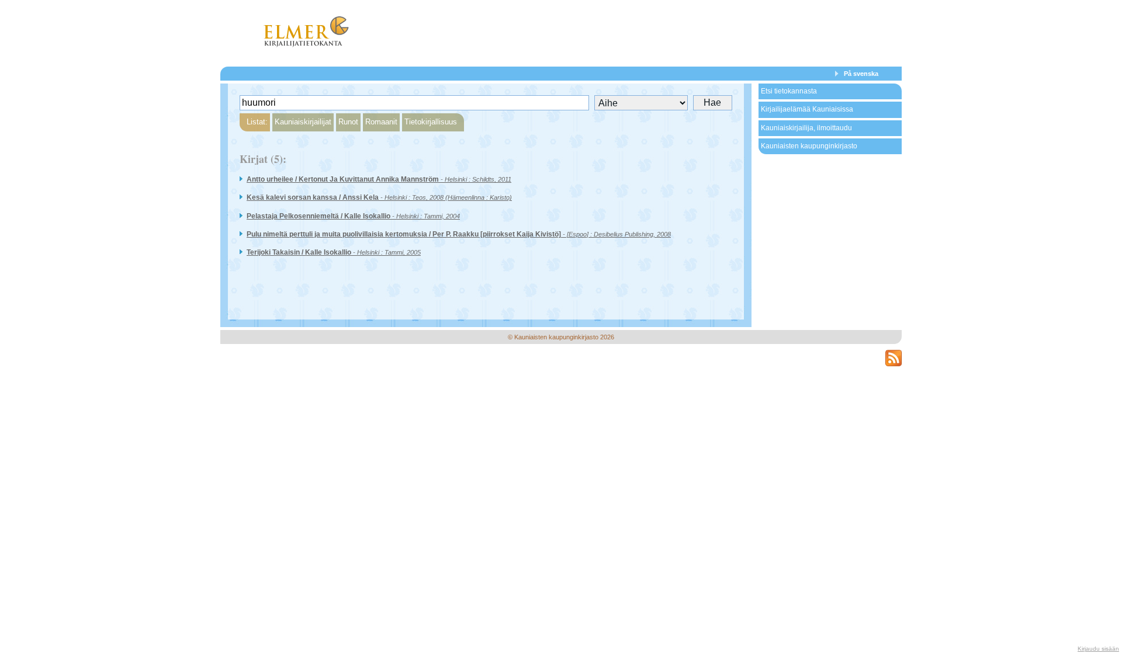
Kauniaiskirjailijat (303, 121)
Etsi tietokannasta (789, 91)
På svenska (861, 73)
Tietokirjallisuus (430, 121)
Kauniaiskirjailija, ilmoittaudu (806, 128)
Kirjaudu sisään (1098, 648)
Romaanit (381, 121)
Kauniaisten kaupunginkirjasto (809, 146)
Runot (348, 121)
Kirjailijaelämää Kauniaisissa (807, 109)
